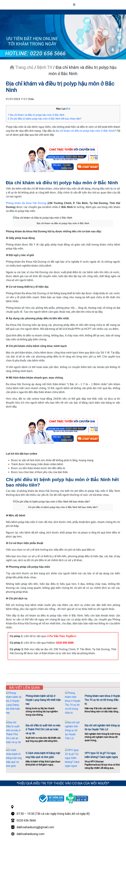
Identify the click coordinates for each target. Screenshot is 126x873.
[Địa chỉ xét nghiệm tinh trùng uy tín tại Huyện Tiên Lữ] (73, 730)
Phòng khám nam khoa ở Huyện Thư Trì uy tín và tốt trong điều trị (102, 699)
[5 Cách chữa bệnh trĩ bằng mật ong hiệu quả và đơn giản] (14, 758)
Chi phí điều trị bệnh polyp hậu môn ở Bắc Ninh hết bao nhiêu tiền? (45, 118)
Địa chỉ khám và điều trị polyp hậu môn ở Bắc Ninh (36, 114)
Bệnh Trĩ (44, 67)
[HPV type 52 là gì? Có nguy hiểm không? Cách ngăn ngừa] (73, 758)
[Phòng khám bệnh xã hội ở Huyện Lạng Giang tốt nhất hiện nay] (14, 703)
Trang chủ (23, 67)
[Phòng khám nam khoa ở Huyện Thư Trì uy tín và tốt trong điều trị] (73, 703)
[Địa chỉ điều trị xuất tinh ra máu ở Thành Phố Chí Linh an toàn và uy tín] (14, 732)
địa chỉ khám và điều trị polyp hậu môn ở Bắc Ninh (84, 130)
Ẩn (68, 108)
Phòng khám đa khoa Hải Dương (26, 203)
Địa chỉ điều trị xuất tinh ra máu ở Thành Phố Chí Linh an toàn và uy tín (43, 729)
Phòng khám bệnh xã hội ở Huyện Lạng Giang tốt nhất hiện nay (43, 699)
